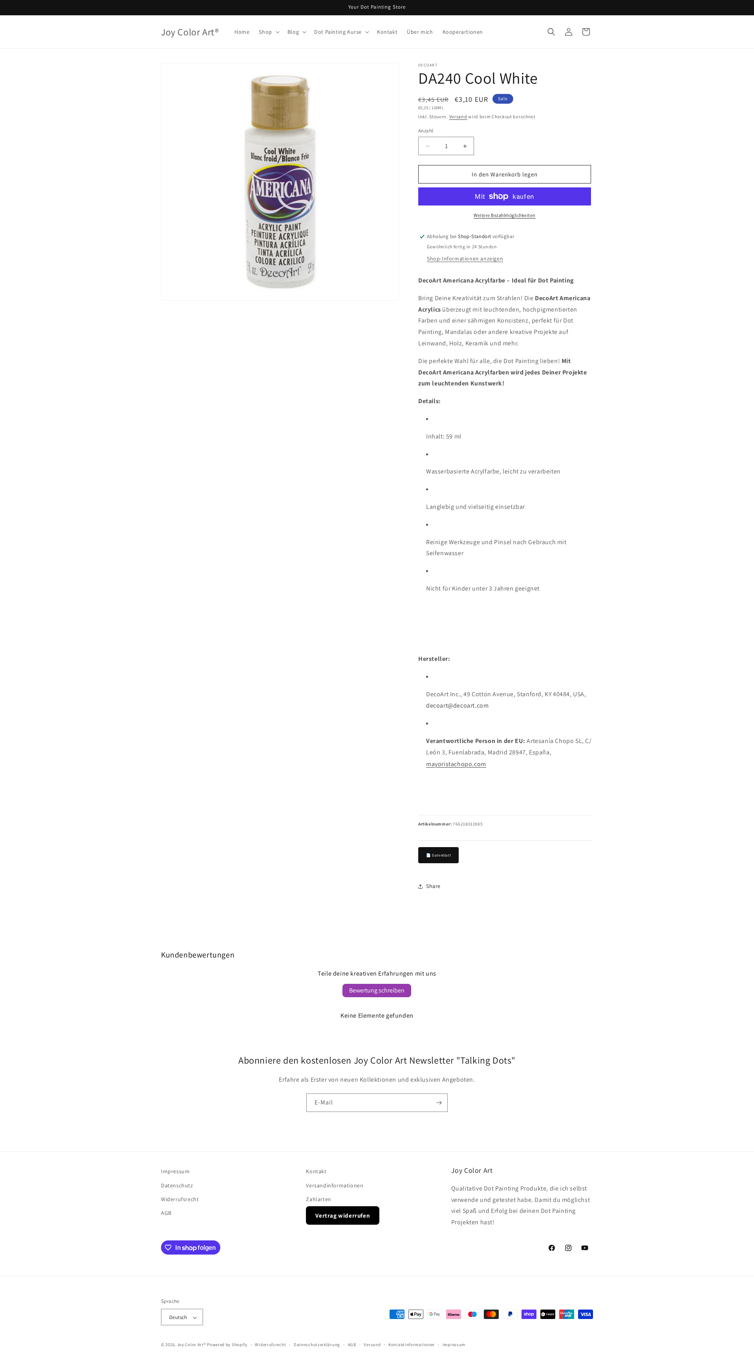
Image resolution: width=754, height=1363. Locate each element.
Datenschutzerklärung (317, 1344)
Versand (458, 116)
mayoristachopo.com (456, 764)
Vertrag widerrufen (342, 1215)
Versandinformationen (334, 1185)
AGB (166, 1212)
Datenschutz (177, 1185)
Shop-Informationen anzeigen (465, 258)
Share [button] (433, 886)
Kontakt (316, 1171)
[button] (268, 32)
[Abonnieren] (438, 1102)
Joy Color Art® (191, 1345)
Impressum (175, 1171)
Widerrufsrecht (180, 1198)
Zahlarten (318, 1198)
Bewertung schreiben (376, 990)
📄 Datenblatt (438, 855)
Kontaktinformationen (411, 1344)
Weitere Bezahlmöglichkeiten (505, 215)
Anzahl (425, 130)
